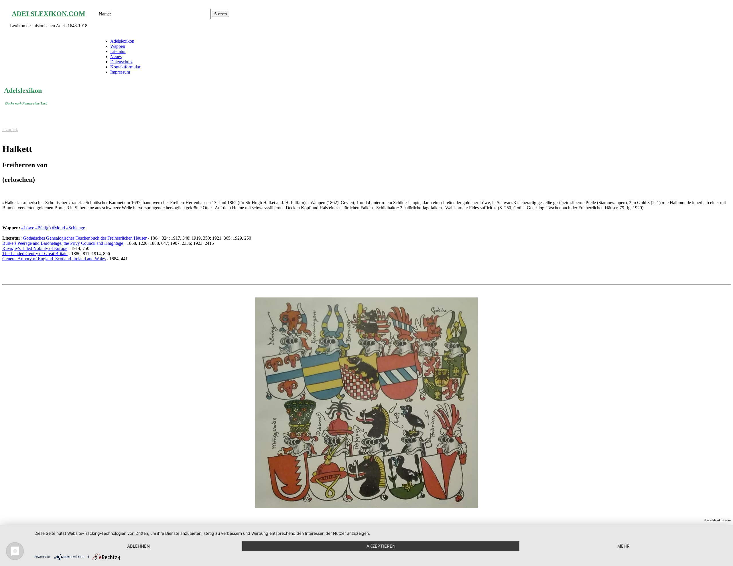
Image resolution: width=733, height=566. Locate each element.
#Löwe (27, 227)
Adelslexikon (122, 41)
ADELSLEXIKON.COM (48, 13)
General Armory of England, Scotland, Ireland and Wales (54, 258)
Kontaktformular (125, 66)
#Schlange (75, 227)
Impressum (120, 72)
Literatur (118, 51)
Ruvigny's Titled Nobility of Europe (34, 248)
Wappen (117, 46)
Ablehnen (138, 546)
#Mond (58, 227)
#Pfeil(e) (43, 227)
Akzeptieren (380, 546)
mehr (623, 546)
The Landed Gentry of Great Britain (35, 253)
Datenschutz (121, 61)
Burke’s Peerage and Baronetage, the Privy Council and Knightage (62, 243)
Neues (116, 56)
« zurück (10, 129)
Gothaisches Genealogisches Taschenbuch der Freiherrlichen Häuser (85, 238)
